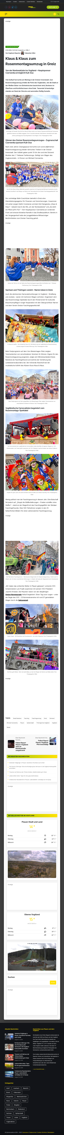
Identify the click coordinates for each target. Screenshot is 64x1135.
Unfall (16, 1117)
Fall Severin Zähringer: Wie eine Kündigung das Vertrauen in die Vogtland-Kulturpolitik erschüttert (32, 767)
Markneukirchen (22, 1096)
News (8, 1101)
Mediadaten (40, 1)
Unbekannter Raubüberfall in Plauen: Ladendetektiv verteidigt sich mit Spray (30, 779)
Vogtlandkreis (10, 1121)
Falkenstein (17, 1092)
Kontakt (15, 1)
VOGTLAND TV (53, 7)
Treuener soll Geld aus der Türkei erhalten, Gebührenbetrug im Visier (28, 772)
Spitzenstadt (23, 600)
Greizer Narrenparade (13, 595)
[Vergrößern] (54, 852)
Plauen (22, 723)
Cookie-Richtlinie (31, 1)
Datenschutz (22, 1)
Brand (8, 1092)
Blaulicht (25, 1088)
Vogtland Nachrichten (12, 46)
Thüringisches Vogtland (42, 723)
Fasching (26, 718)
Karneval (52, 718)
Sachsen (9, 1113)
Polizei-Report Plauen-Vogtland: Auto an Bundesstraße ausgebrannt (22, 746)
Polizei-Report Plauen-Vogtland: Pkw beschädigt (42, 742)
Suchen (11, 977)
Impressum (8, 1)
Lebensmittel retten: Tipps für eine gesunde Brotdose (23, 776)
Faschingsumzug (36, 718)
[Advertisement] (32, 33)
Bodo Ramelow (17, 718)
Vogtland (54, 723)
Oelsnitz (16, 1101)
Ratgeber (17, 1105)
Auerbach (16, 1088)
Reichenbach (10, 1109)
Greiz (45, 718)
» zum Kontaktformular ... (39, 1069)
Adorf (8, 1088)
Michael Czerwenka (12, 723)
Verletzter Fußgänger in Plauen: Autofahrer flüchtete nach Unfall (26, 763)
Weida (8, 727)
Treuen (8, 1117)
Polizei (8, 1105)
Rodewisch (21, 1109)
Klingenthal (9, 1096)
